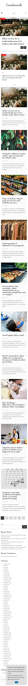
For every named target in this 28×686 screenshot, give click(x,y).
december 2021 (7, 653)
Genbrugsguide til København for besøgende (11, 545)
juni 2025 (6, 588)
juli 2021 (6, 662)
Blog (4, 20)
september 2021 (8, 658)
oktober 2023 (7, 615)
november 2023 (7, 613)
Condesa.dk (14, 5)
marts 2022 (6, 648)
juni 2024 (6, 603)
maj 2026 (6, 569)
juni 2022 (6, 643)
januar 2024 (6, 610)
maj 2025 (6, 589)
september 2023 (8, 617)
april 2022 (6, 646)
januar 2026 (6, 576)
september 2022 (8, 637)
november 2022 (7, 634)
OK (16, 682)
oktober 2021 (7, 656)
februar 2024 (7, 608)
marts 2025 (6, 591)
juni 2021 (6, 663)
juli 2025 (6, 586)
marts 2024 (6, 607)
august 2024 (7, 600)
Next (25, 47)
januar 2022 (6, 651)
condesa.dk (8, 22)
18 (19, 518)
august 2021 (7, 660)
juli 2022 (6, 641)
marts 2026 (6, 572)
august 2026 (7, 564)
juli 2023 (6, 620)
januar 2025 (6, 593)
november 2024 (7, 596)
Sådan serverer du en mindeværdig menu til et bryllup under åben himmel (13, 78)
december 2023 (7, 612)
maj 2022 (6, 644)
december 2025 (7, 577)
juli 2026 (6, 565)
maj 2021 (6, 665)
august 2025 (7, 584)
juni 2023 (6, 622)
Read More (8, 47)
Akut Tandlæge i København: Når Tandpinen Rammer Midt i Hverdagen (13, 405)
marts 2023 (6, 627)
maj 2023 (6, 624)
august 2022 (7, 639)
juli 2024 (6, 601)
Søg (2, 524)
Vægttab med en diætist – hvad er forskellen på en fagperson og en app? (13, 450)
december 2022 (7, 632)
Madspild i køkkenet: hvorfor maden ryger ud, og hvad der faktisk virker (14, 41)
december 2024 (7, 595)
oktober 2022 (7, 636)
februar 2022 (7, 650)
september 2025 (8, 582)
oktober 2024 (7, 598)
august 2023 (7, 619)
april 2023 (6, 625)
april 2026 (6, 570)
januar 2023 (6, 631)
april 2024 (6, 605)
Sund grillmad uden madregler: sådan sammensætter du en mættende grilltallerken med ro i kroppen (14, 290)
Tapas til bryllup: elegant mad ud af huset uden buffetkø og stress (12, 201)
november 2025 (7, 579)
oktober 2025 (7, 581)
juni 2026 (6, 567)
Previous (22, 47)
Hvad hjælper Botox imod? (13, 335)
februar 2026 (7, 574)
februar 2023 (7, 629)
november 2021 (7, 655)
